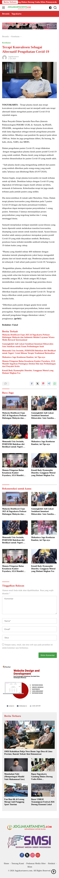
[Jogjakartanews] (19, 7)
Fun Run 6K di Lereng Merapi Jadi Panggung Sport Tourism (14, 802)
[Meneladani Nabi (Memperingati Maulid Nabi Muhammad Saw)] (16, 764)
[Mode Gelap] (50, 7)
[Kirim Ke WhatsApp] (55, 384)
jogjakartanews (13, 57)
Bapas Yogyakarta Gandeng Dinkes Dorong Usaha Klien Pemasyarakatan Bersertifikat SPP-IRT (42, 777)
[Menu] (4, 7)
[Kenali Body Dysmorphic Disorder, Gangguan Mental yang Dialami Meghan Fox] (44, 460)
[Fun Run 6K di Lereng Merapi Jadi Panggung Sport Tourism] (16, 790)
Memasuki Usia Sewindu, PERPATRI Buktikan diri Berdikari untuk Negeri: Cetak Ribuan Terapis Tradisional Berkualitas (29, 352)
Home (6, 863)
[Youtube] (38, 855)
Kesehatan (6, 43)
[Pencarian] (55, 7)
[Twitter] (27, 855)
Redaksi (51, 863)
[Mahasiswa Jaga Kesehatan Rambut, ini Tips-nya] (44, 432)
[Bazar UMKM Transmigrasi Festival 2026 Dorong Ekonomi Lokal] (43, 790)
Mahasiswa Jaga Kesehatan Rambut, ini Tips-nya (23, 357)
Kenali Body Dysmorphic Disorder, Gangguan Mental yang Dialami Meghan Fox (27, 371)
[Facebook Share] (32, 384)
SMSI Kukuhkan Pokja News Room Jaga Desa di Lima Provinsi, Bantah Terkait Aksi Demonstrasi (28, 752)
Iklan (29, 867)
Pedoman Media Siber (36, 863)
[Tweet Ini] (37, 384)
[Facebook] (22, 855)
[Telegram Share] (49, 384)
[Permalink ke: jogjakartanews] (4, 57)
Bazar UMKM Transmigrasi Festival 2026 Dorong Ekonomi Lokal (42, 802)
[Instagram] (32, 855)
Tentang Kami (17, 863)
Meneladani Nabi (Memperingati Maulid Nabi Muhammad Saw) (14, 776)
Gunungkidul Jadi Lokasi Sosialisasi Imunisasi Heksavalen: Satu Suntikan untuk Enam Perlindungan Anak (28, 345)
